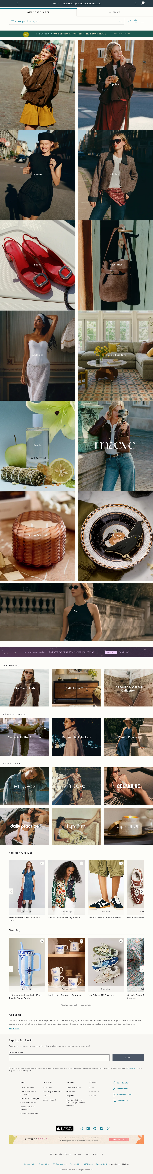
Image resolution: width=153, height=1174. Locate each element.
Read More (14, 1028)
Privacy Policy (132, 1068)
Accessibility (75, 1164)
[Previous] (11, 891)
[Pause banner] (143, 3)
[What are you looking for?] (120, 21)
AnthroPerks (122, 1089)
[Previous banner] (17, 3)
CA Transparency (60, 1164)
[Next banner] (135, 3)
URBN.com (88, 1164)
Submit (128, 1058)
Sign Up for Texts (124, 1094)
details (88, 1005)
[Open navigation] (142, 21)
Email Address (16, 1052)
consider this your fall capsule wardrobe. (82, 3)
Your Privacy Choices (120, 1164)
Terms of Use (44, 1164)
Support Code (102, 1164)
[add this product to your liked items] (42, 863)
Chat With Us (122, 1100)
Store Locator (123, 1083)
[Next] (141, 891)
